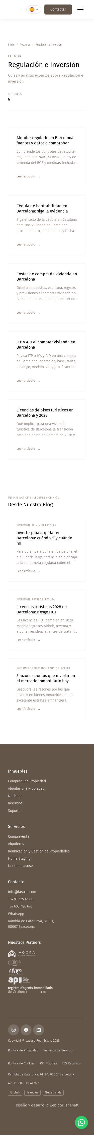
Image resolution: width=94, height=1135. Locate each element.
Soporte (14, 811)
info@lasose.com (22, 892)
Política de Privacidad (23, 1050)
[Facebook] (26, 1029)
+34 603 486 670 (20, 906)
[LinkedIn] (38, 1029)
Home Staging (19, 858)
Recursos (25, 44)
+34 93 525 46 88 (20, 899)
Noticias (14, 796)
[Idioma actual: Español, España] (33, 10)
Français (32, 1092)
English (15, 1092)
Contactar (58, 9)
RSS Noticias (48, 1063)
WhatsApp (16, 914)
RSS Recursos (71, 1063)
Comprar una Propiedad (27, 781)
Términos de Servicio (57, 1050)
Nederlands (53, 1092)
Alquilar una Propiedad (26, 788)
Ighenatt (71, 1105)
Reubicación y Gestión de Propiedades (39, 851)
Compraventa (18, 836)
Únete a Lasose (20, 866)
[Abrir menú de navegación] (80, 9)
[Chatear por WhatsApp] (81, 1122)
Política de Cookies (21, 1063)
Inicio (11, 44)
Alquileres (16, 844)
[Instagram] (13, 1029)
